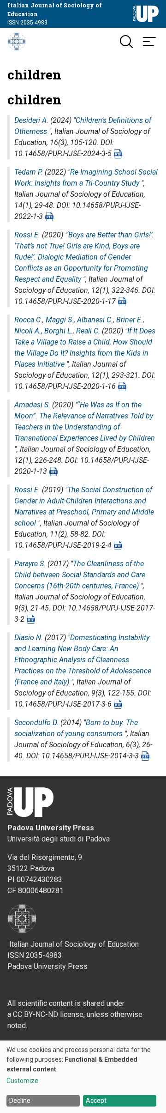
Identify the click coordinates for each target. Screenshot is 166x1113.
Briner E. (129, 319)
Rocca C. (28, 319)
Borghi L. (58, 331)
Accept (96, 1100)
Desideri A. (31, 120)
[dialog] (83, 1076)
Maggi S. (60, 319)
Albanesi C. (95, 319)
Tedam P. (28, 172)
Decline (19, 1100)
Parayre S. (30, 563)
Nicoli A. (27, 331)
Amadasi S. (32, 404)
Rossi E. (27, 234)
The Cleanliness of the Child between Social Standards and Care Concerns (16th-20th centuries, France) (79, 574)
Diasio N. (28, 637)
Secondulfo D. (36, 722)
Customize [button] (22, 1080)
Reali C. (88, 331)
